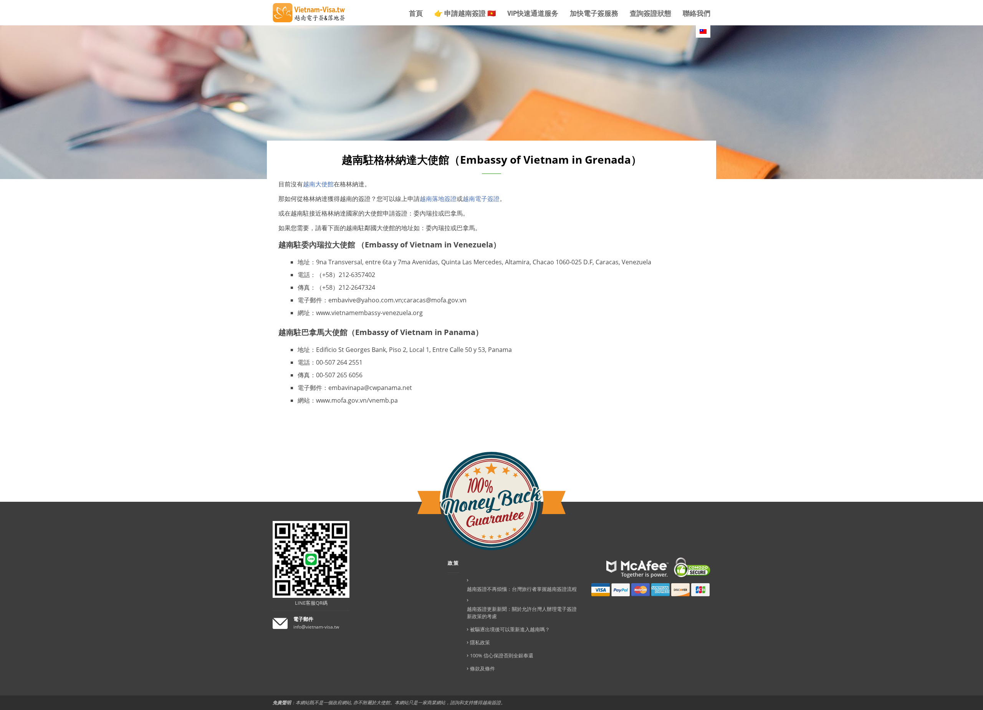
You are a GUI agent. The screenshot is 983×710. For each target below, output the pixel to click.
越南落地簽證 (438, 198)
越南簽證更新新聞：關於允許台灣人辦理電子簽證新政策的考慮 (522, 612)
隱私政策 (480, 642)
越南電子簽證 (481, 198)
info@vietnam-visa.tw (316, 627)
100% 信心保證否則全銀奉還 (501, 655)
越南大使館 (318, 184)
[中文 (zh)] (703, 31)
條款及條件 (482, 668)
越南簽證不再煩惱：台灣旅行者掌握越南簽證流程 (522, 589)
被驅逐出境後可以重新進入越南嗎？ (510, 629)
